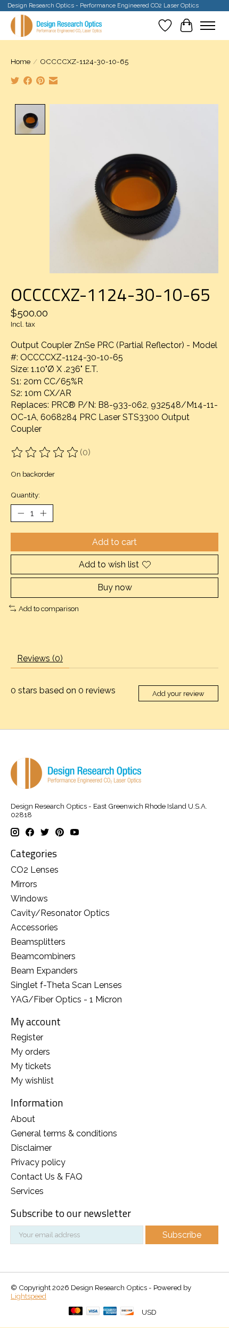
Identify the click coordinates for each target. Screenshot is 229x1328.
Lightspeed (28, 1296)
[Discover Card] (127, 1312)
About (23, 1119)
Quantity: (25, 495)
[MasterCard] (76, 1312)
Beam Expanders (44, 971)
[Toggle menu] (207, 25)
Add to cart (114, 542)
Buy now (114, 587)
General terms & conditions (64, 1133)
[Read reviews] (45, 452)
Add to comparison (49, 608)
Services (27, 1191)
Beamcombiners (43, 956)
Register (27, 1037)
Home (20, 61)
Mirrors (24, 884)
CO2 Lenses (35, 870)
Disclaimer (31, 1148)
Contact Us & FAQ (47, 1177)
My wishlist (32, 1081)
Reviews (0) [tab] (40, 658)
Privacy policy (38, 1162)
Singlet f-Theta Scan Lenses (66, 985)
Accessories (34, 927)
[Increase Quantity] (43, 513)
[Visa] (93, 1312)
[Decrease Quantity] (21, 513)
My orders (30, 1052)
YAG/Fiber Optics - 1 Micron (66, 999)
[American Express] (110, 1312)
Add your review (178, 694)
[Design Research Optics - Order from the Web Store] (56, 25)
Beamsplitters (38, 942)
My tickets (31, 1066)
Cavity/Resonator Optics (60, 913)
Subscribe (181, 1235)
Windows (29, 899)
